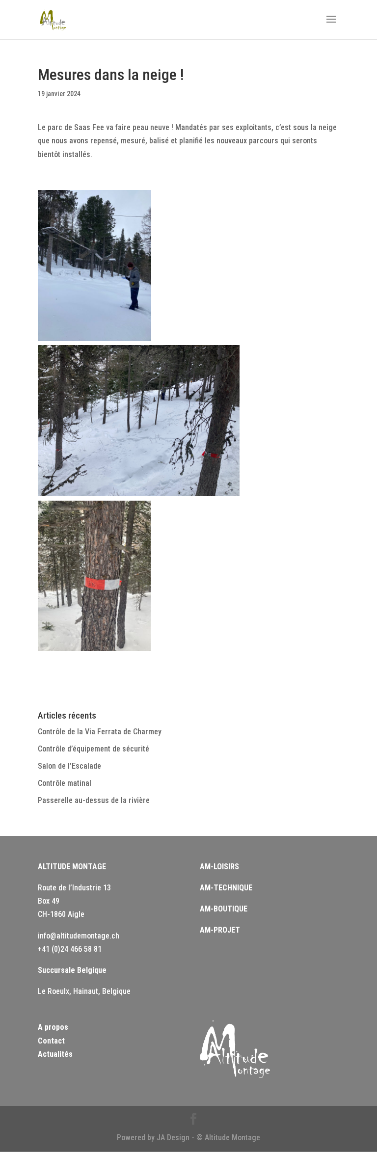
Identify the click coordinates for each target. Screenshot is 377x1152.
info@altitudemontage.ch (78, 935)
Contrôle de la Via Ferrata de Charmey (100, 731)
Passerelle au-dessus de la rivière (94, 800)
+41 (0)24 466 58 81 (70, 949)
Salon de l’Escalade (69, 766)
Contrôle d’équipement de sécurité (93, 748)
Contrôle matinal (64, 783)
